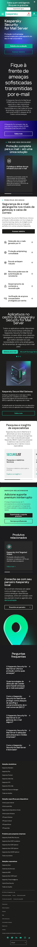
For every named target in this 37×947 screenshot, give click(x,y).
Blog (3, 915)
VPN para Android (7, 821)
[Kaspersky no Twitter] (12, 938)
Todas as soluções (7, 793)
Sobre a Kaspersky (5, 907)
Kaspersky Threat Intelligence (10, 879)
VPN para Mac (6, 828)
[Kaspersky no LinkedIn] (16, 938)
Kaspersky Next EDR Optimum (10, 844)
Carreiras (4, 929)
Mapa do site (4, 925)
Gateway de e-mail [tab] (10, 352)
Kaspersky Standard (7, 768)
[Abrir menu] (2, 14)
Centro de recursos (6, 918)
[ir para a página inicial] (12, 14)
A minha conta (34, 15)
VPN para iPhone (6, 824)
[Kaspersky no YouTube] (21, 938)
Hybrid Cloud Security (8, 883)
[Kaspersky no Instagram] (25, 938)
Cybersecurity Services (8, 868)
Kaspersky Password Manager (10, 789)
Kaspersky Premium (7, 775)
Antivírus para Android (8, 802)
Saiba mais (10, 566)
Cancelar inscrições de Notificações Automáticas (11, 933)
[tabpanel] (18, 387)
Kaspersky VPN (6, 782)
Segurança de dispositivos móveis (11, 810)
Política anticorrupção (21, 895)
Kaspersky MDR (6, 872)
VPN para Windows (7, 817)
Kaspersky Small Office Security (10, 837)
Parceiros (4, 911)
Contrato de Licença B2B (18, 899)
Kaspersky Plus (6, 771)
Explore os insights (13, 474)
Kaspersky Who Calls (7, 786)
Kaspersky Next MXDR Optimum (10, 852)
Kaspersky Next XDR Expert (9, 876)
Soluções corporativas (9, 861)
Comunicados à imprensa (7, 922)
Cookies (14, 895)
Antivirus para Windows (8, 813)
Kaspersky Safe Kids (7, 778)
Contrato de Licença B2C (7, 899)
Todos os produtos (7, 855)
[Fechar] (34, 2)
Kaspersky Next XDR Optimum (10, 848)
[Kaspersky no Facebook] (8, 938)
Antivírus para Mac (7, 806)
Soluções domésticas (9, 764)
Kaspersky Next (6, 865)
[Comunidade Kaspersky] (29, 938)
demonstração (10, 600)
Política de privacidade (6, 895)
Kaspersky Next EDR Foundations (11, 841)
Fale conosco (4, 904)
